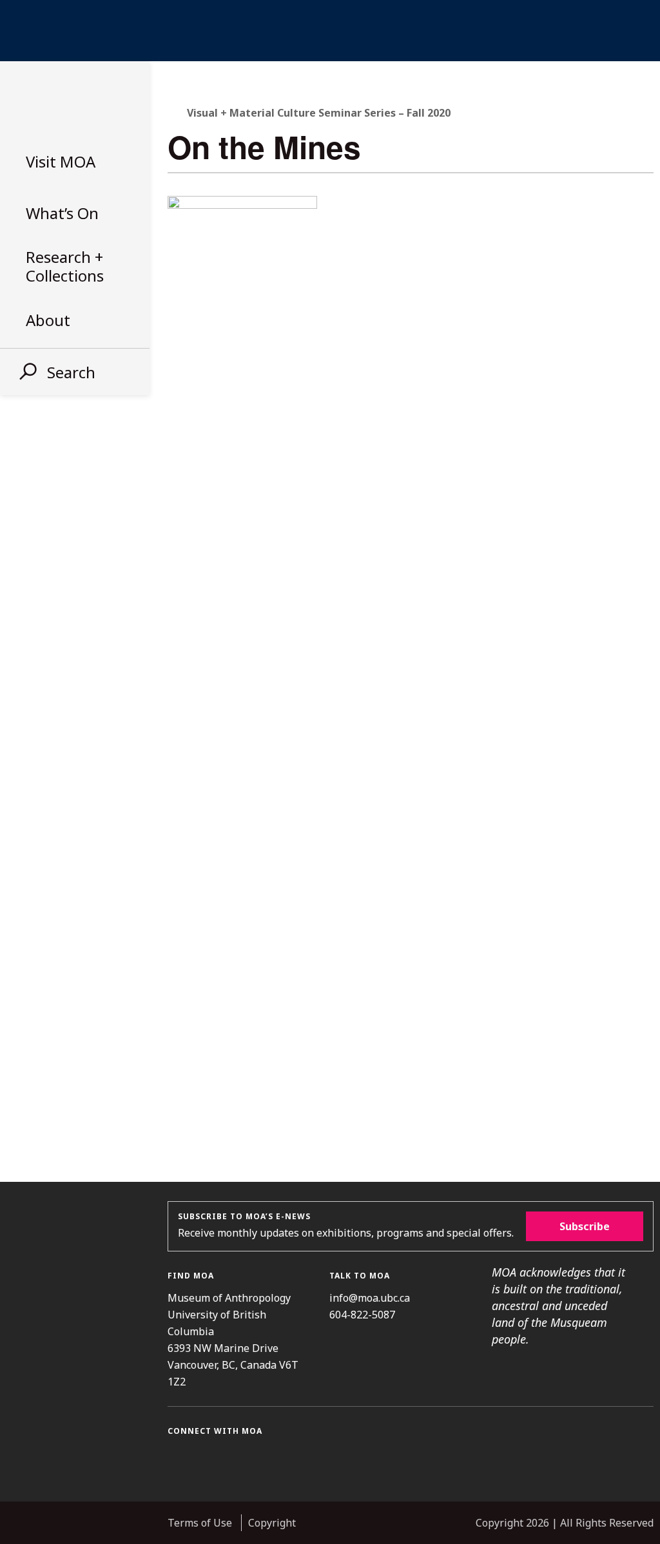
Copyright (272, 1523)
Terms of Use (200, 1523)
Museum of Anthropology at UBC (71, 102)
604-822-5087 (362, 1315)
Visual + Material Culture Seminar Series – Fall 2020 (319, 113)
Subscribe (584, 1226)
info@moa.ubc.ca (369, 1298)
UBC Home (330, 30)
